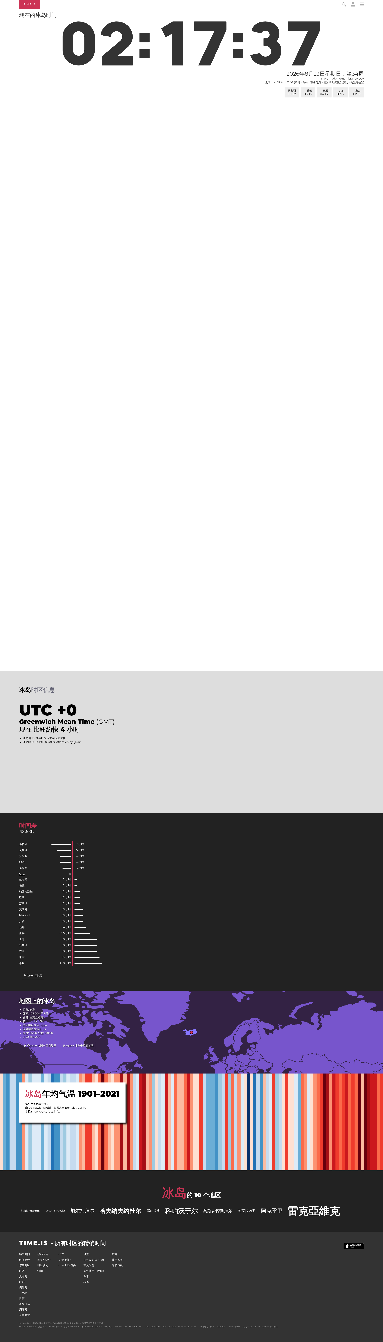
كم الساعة (108, 1326)
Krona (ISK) (37, 1021)
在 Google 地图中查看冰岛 (40, 1045)
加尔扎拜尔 (82, 1211)
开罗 (22, 921)
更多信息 (315, 82)
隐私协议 (117, 1265)
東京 (357, 92)
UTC (22, 873)
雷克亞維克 (36, 1017)
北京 (341, 92)
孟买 (22, 933)
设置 (86, 1254)
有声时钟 (24, 1315)
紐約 (22, 862)
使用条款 (117, 1259)
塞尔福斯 (153, 1211)
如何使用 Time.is (93, 1270)
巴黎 (324, 92)
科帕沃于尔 (181, 1211)
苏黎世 (23, 903)
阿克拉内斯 (247, 1211)
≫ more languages (268, 1326)
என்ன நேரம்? (234, 1326)
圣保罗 (23, 868)
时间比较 (24, 1259)
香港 (22, 951)
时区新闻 (42, 1265)
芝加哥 (23, 850)
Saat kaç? (221, 1326)
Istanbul (24, 915)
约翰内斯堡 (26, 891)
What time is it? (27, 1326)
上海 (22, 939)
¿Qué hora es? (71, 1326)
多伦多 (23, 856)
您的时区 (24, 1265)
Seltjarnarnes (30, 1211)
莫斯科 (23, 909)
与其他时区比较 (33, 975)
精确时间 (24, 1254)
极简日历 (24, 1304)
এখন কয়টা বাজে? (121, 1326)
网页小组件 (44, 1259)
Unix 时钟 (64, 1259)
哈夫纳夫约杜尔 (120, 1210)
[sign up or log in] (353, 5)
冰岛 (174, 1192)
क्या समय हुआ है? (55, 1326)
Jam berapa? (169, 1326)
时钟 (22, 1282)
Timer (23, 1293)
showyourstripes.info (45, 1111)
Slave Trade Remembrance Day (342, 78)
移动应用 (42, 1254)
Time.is (30, 4)
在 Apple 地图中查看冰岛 (78, 1045)
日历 (22, 1298)
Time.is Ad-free (93, 1259)
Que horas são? (153, 1326)
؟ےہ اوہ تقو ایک (249, 1326)
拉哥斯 (23, 879)
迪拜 (22, 927)
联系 (86, 1282)
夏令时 (23, 1276)
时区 (22, 1270)
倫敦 (308, 92)
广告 (114, 1254)
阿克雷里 (271, 1210)
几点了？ (42, 1326)
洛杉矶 (292, 92)
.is (44, 1029)
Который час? (136, 1326)
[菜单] (362, 4)
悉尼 (22, 963)
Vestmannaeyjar (55, 1210)
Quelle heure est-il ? (91, 1326)
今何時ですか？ (207, 1326)
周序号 (23, 1309)
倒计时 (23, 1287)
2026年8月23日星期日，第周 (325, 74)
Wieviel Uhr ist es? (188, 1326)
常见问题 (88, 1265)
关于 (86, 1276)
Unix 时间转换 (67, 1265)
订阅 (40, 1270)
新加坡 (23, 945)
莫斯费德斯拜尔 (217, 1210)
